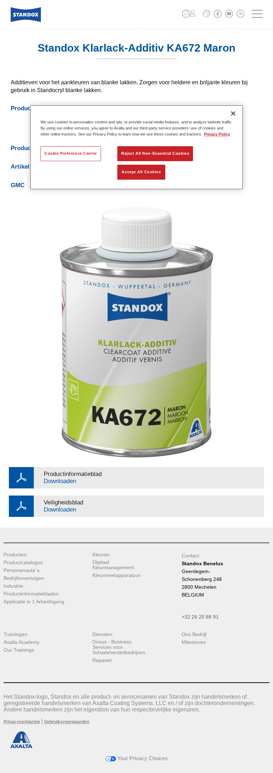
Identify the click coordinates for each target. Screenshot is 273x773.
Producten (15, 554)
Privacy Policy (217, 134)
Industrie (13, 586)
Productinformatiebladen (31, 594)
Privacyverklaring (22, 721)
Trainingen (15, 634)
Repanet (102, 660)
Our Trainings (19, 650)
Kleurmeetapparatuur (116, 575)
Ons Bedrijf (194, 634)
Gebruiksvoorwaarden (66, 721)
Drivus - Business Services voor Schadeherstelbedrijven (118, 647)
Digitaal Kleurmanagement (113, 565)
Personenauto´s (21, 570)
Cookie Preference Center (70, 153)
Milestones (194, 642)
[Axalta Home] (26, 20)
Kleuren (101, 554)
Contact (190, 555)
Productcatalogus (23, 562)
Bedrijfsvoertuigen (24, 578)
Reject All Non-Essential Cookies (155, 153)
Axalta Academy (21, 642)
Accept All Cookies (141, 172)
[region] (136, 147)
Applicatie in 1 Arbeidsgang (34, 601)
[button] (186, 14)
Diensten (102, 634)
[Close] (233, 113)
